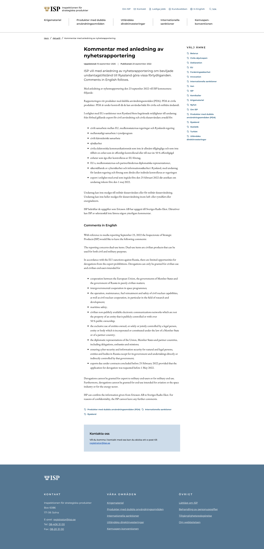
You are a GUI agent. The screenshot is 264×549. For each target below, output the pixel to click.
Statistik (194, 127)
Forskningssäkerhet (200, 72)
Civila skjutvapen (198, 58)
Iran (192, 86)
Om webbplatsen (189, 522)
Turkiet (193, 131)
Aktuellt (57, 38)
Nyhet (193, 105)
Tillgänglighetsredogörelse (195, 515)
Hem (46, 38)
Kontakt (141, 9)
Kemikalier (195, 95)
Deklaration (196, 63)
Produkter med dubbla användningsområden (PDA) (113, 409)
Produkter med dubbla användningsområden (135, 509)
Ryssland (91, 414)
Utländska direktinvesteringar (125, 522)
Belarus (194, 53)
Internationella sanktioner (158, 409)
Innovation (195, 77)
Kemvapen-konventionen (123, 528)
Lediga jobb (159, 9)
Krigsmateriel (197, 100)
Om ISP (126, 9)
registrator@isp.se (100, 443)
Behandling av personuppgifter (198, 509)
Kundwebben (179, 9)
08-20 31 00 (57, 529)
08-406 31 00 (57, 524)
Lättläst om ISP (188, 502)
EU (191, 67)
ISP (191, 91)
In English (199, 9)
